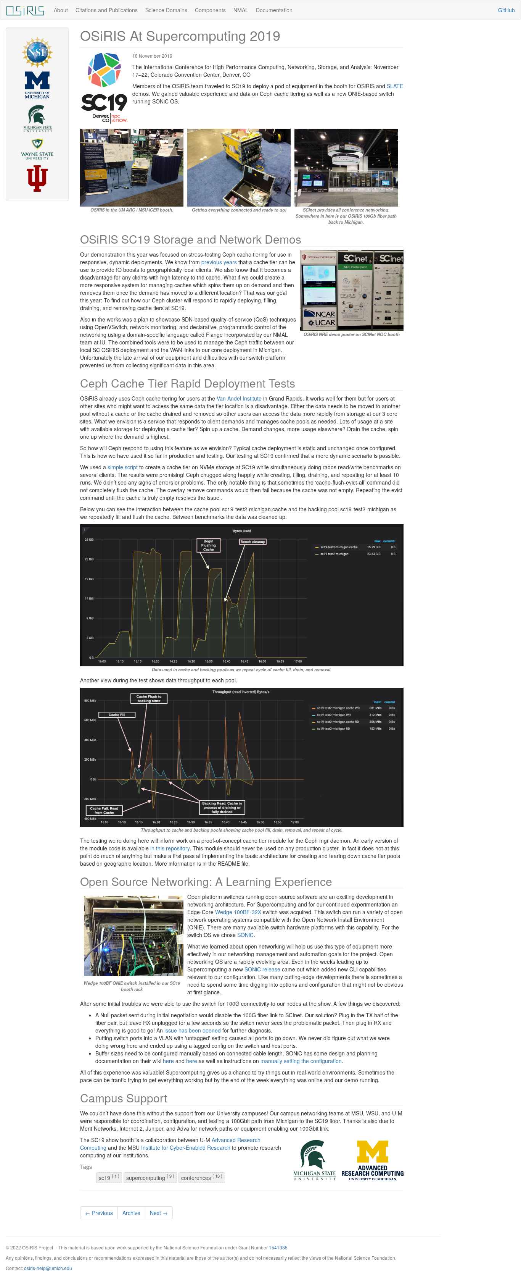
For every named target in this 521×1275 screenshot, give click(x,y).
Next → (159, 1213)
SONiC (245, 935)
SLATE (395, 86)
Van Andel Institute (239, 398)
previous (211, 262)
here (168, 1061)
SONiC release (262, 969)
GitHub (506, 10)
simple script (123, 467)
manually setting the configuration (301, 1061)
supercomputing (150, 1177)
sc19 (109, 1177)
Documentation (274, 10)
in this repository (170, 848)
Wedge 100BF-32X (238, 912)
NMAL (240, 10)
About (61, 10)
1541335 (278, 1247)
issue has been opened (192, 1030)
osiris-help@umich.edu (48, 1268)
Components (210, 10)
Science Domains (166, 10)
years (230, 262)
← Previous (99, 1213)
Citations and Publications (107, 10)
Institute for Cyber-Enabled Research (185, 1147)
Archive (131, 1213)
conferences (201, 1177)
